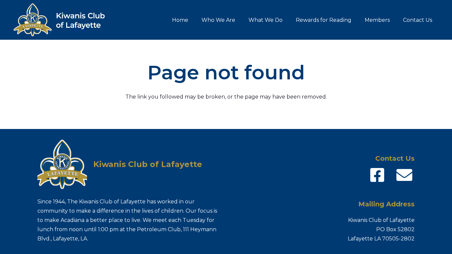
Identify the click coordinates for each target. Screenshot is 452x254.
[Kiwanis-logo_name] (63, 19)
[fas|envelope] (404, 175)
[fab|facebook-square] (377, 175)
